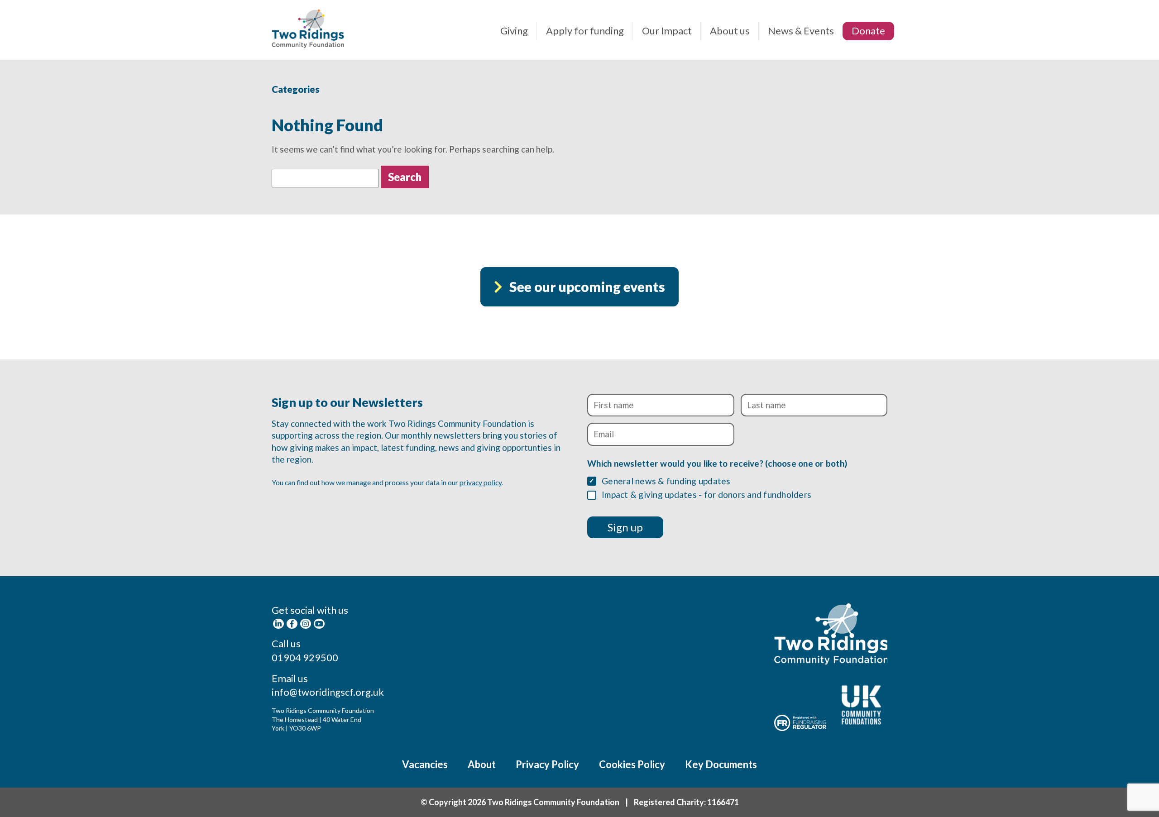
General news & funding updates (666, 481)
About (482, 764)
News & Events (801, 30)
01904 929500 (305, 657)
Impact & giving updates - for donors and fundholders (706, 494)
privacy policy (481, 482)
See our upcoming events (587, 286)
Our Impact (667, 30)
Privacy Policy (547, 764)
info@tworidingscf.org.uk (328, 692)
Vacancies (425, 764)
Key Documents (721, 764)
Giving (514, 30)
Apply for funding (585, 30)
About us (730, 30)
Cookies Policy (632, 764)
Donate (868, 30)
